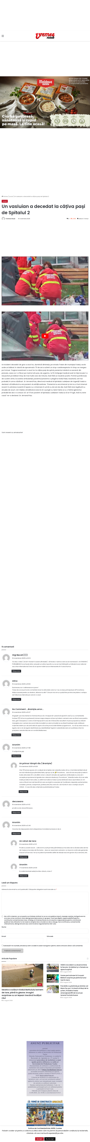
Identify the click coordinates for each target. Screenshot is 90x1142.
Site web (50, 936)
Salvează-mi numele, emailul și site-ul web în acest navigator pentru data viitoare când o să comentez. (43, 946)
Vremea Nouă (10, 219)
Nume (4, 927)
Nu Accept (50, 1139)
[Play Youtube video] (45, 336)
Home (5, 196)
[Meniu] (3, 36)
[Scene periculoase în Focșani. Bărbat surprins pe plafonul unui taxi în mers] (53, 978)
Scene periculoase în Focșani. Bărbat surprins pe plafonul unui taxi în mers (73, 977)
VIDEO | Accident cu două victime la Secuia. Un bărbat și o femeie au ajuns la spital (74, 967)
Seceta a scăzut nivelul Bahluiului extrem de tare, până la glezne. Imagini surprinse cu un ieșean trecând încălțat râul (22, 993)
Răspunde (16, 671)
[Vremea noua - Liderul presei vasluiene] (45, 36)
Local (11, 196)
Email (4, 936)
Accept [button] (39, 1139)
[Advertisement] (45, 15)
